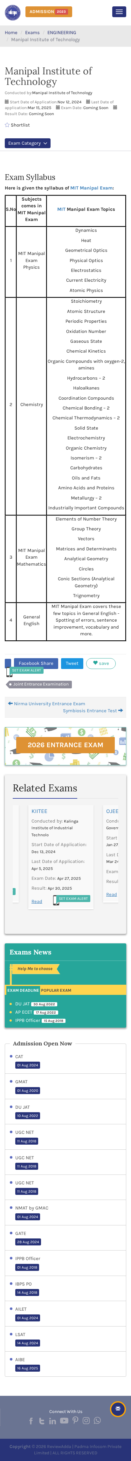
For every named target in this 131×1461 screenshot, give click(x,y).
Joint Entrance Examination (41, 684)
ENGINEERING (61, 32)
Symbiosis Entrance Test (90, 710)
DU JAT (35, 1004)
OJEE (112, 811)
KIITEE (39, 811)
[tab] (23, 990)
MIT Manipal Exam (91, 188)
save (103, 663)
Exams (32, 32)
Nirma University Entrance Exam (49, 703)
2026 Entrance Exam (65, 745)
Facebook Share (36, 663)
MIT (61, 209)
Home (11, 32)
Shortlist (20, 125)
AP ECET (35, 1012)
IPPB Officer (39, 1020)
